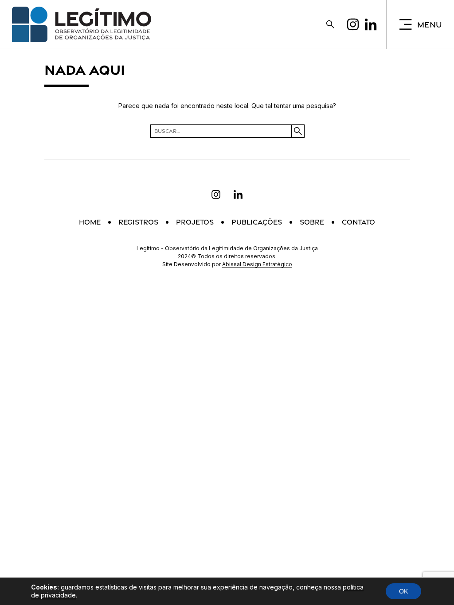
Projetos (195, 222)
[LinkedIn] (371, 24)
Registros (138, 222)
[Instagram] (353, 24)
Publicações (256, 222)
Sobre (312, 222)
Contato (358, 222)
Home (90, 222)
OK (403, 591)
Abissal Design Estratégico (257, 264)
